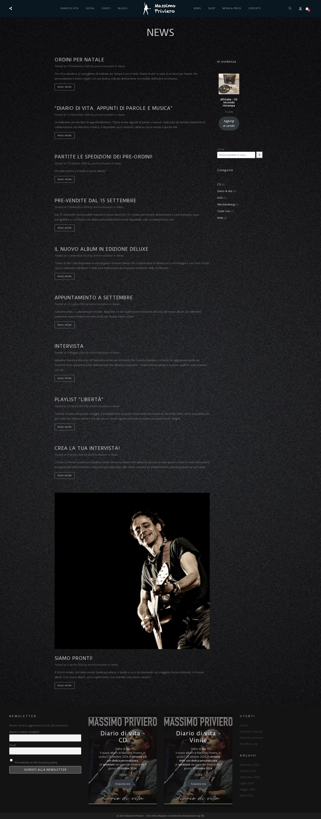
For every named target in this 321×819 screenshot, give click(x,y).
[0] (307, 9)
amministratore (105, 66)
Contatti (255, 8)
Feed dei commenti (251, 737)
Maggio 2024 (247, 789)
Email (12, 745)
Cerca (220, 149)
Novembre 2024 (249, 765)
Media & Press (232, 8)
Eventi (106, 8)
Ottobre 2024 (248, 771)
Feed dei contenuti (251, 731)
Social (90, 8)
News (197, 8)
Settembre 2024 (249, 777)
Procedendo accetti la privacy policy (35, 762)
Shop (211, 8)
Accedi (244, 725)
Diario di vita (69, 8)
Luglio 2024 (246, 783)
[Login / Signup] (300, 9)
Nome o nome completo (24, 732)
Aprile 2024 (246, 795)
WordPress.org (248, 744)
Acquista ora (122, 784)
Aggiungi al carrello (229, 123)
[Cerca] (259, 155)
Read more (65, 87)
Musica (122, 8)
